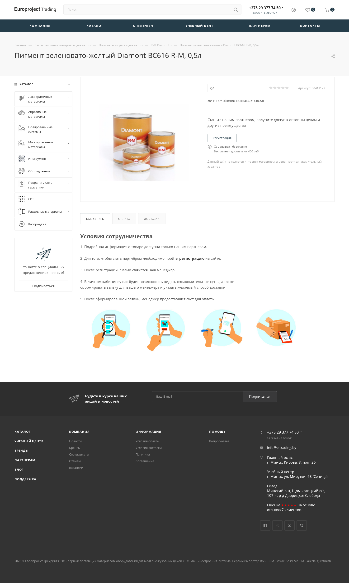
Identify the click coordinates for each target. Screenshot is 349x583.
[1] (271, 88)
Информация (148, 431)
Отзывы (75, 461)
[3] (279, 88)
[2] (275, 88)
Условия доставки (149, 448)
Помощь (217, 431)
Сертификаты (79, 454)
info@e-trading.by (281, 447)
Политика (143, 454)
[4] (283, 88)
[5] (287, 88)
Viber (302, 525)
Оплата (124, 219)
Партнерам (24, 460)
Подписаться (260, 396)
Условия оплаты (147, 441)
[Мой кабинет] (294, 10)
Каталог (22, 431)
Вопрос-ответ (219, 441)
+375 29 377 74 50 (265, 7)
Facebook (265, 525)
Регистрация (222, 138)
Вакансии (76, 467)
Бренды (21, 450)
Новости (75, 441)
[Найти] (235, 9)
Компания (79, 431)
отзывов (274, 510)
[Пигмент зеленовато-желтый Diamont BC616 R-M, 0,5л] (144, 143)
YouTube (289, 525)
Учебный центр (28, 441)
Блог (19, 469)
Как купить (95, 219)
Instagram (277, 525)
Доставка (151, 219)
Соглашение (145, 461)
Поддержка (25, 479)
